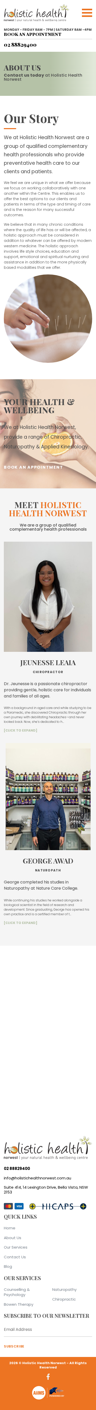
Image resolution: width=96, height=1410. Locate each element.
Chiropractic (64, 1299)
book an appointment (32, 34)
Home (9, 1228)
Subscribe (14, 1346)
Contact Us (15, 1257)
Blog (8, 1266)
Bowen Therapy (18, 1304)
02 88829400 (20, 44)
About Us (12, 1237)
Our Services (15, 1247)
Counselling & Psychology (17, 1292)
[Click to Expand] (20, 730)
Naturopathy (64, 1289)
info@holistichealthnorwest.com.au (37, 1178)
